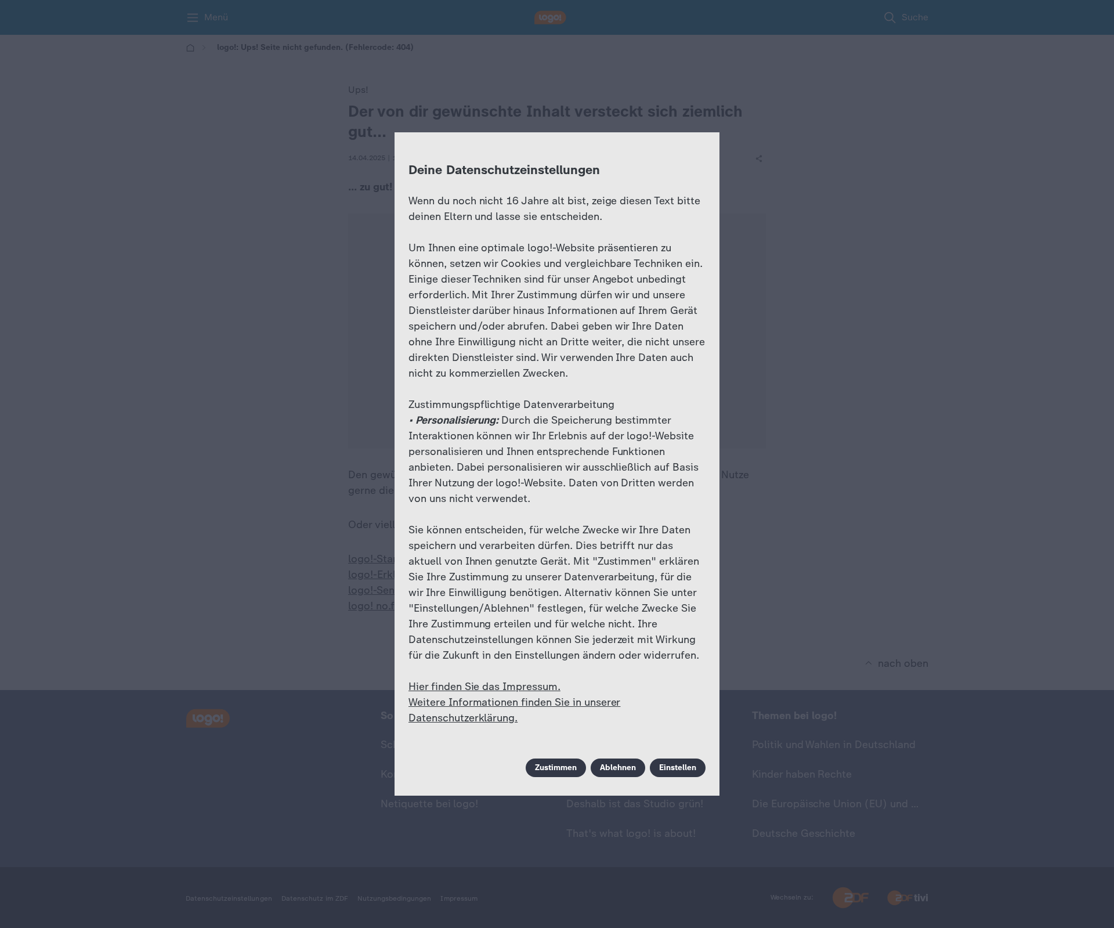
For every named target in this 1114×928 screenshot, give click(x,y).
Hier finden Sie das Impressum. (484, 686)
